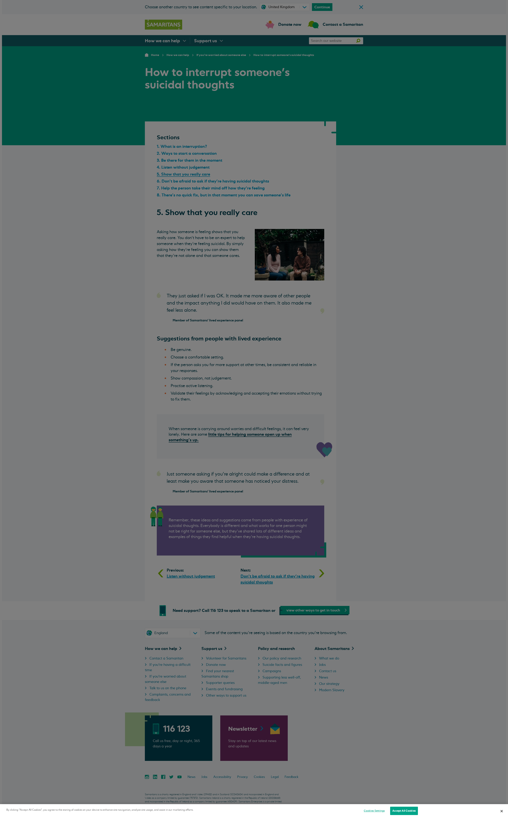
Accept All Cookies (404, 810)
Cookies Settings (374, 810)
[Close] (501, 811)
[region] (254, 811)
